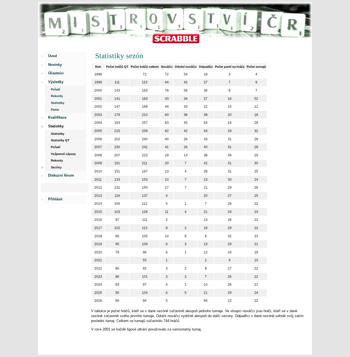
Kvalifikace (57, 117)
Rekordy (57, 96)
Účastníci (56, 73)
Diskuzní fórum (61, 175)
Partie (55, 109)
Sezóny (56, 167)
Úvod (52, 56)
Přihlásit (55, 199)
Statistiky (57, 102)
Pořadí (55, 89)
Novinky (55, 65)
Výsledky (55, 82)
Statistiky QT (60, 140)
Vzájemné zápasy (63, 154)
